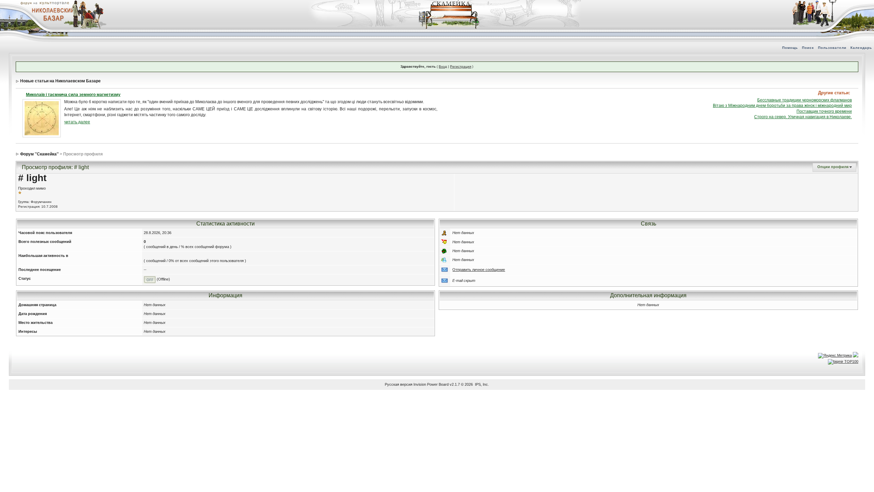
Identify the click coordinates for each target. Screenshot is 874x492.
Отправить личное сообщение (478, 270)
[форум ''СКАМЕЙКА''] (449, 3)
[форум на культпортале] (44, 2)
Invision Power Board (431, 384)
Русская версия (398, 384)
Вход (443, 66)
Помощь (790, 48)
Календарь (861, 48)
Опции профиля (832, 167)
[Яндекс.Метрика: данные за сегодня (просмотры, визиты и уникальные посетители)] (835, 355)
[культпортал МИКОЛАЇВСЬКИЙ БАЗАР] (51, 14)
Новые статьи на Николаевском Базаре (60, 81)
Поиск (808, 48)
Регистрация (460, 66)
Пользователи (832, 48)
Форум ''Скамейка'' (39, 154)
